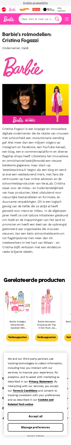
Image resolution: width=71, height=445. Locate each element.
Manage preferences (35, 427)
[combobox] (40, 19)
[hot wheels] (24, 9)
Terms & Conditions (25, 390)
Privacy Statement (41, 381)
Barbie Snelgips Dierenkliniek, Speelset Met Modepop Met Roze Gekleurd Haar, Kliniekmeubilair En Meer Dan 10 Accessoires (17, 325)
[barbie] (12, 9)
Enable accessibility (35, 3)
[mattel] (4, 9)
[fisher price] (36, 9)
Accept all (35, 416)
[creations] (49, 9)
